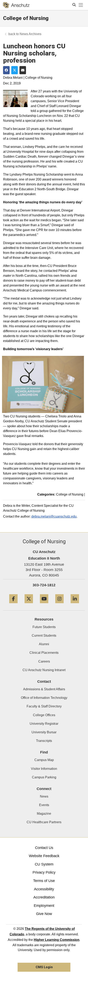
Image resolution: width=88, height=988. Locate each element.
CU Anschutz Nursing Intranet (44, 670)
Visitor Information (44, 768)
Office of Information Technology (44, 697)
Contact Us (44, 848)
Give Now (44, 914)
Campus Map (44, 760)
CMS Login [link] (44, 967)
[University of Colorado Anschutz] (16, 5)
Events (44, 805)
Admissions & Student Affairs (44, 689)
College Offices (44, 715)
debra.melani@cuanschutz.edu (54, 516)
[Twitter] (28, 604)
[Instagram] (59, 604)
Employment (44, 906)
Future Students (44, 627)
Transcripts (44, 740)
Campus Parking (44, 777)
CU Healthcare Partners (44, 822)
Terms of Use (44, 881)
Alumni (44, 644)
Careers (44, 661)
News (44, 796)
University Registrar (44, 723)
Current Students (44, 635)
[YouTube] (44, 604)
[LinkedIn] (75, 604)
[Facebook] (13, 604)
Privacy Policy (44, 872)
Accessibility (44, 889)
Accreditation (44, 897)
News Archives (30, 34)
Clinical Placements (44, 652)
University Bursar (44, 732)
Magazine (44, 813)
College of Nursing (26, 18)
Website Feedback (44, 856)
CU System (44, 864)
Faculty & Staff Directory (44, 706)
